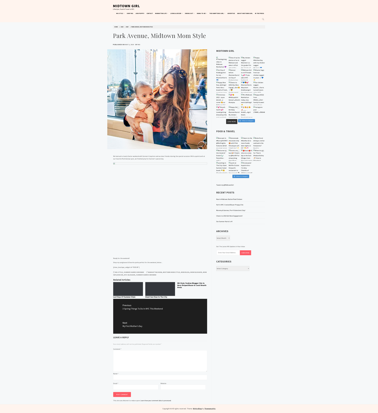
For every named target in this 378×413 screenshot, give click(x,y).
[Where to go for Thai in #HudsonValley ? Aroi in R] (259, 155)
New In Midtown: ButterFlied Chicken (229, 199)
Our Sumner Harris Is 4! (224, 221)
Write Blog (197, 408)
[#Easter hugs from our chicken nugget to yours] (259, 74)
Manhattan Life (161, 13)
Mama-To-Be (201, 13)
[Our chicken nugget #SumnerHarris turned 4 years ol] (259, 87)
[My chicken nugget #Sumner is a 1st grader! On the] (246, 62)
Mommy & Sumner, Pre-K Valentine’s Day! (230, 210)
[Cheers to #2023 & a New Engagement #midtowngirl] (234, 87)
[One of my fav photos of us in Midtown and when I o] (234, 62)
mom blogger (196, 272)
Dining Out (189, 13)
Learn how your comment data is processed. (156, 400)
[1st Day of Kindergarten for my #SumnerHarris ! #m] (222, 74)
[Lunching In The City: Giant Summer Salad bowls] (222, 167)
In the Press (259, 13)
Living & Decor (175, 13)
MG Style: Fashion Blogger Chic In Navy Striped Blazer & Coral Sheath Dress (191, 285)
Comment (117, 349)
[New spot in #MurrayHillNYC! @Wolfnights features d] (222, 142)
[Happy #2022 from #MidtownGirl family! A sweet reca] (259, 99)
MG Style (119, 13)
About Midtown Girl (245, 13)
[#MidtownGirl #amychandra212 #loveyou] (234, 99)
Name (115, 374)
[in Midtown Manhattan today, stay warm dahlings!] (246, 99)
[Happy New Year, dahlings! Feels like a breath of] (222, 87)
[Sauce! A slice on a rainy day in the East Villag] (246, 155)
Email (115, 383)
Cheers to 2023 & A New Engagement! (229, 216)
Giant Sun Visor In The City (156, 297)
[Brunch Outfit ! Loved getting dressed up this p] (222, 111)
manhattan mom (155, 272)
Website (163, 383)
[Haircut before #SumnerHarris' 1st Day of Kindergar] (234, 74)
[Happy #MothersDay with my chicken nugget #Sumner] (259, 62)
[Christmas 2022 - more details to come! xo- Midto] (222, 99)
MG (139, 44)
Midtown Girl (126, 6)
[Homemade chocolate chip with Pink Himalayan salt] (234, 142)
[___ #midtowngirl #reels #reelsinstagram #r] (246, 111)
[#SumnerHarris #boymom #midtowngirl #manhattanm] (246, 87)
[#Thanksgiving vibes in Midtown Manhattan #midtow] (222, 62)
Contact (150, 13)
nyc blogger (129, 275)
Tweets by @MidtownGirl (225, 185)
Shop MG (130, 13)
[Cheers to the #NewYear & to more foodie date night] (246, 142)
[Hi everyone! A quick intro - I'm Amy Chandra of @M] (246, 167)
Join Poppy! (139, 13)
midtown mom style (171, 272)
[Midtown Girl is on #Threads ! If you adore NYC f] (246, 74)
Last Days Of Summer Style (124, 297)
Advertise (231, 13)
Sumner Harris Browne (134, 272)
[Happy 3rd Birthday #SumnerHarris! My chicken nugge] (234, 111)
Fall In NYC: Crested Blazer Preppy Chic (229, 205)
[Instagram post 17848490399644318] (259, 111)
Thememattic (210, 408)
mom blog (185, 272)
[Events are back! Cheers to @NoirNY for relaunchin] (234, 155)
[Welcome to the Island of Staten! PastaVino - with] (222, 155)
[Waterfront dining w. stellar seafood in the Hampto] (259, 142)
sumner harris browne (146, 275)
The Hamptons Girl (216, 13)
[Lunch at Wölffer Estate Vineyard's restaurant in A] (234, 167)
